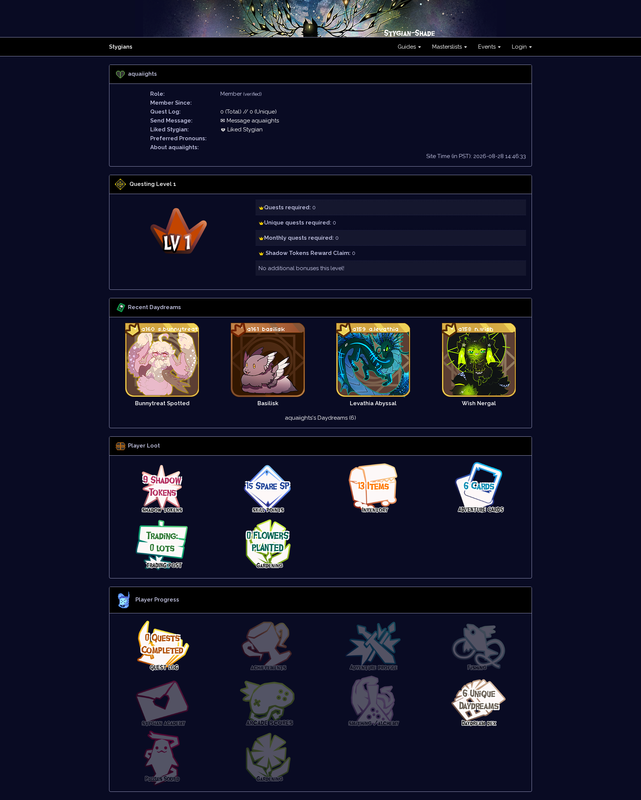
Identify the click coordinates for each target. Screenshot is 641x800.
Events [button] (487, 46)
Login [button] (520, 46)
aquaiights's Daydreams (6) (320, 417)
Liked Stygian (244, 129)
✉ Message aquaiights (249, 120)
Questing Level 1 (152, 184)
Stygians (120, 46)
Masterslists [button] (447, 46)
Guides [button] (407, 46)
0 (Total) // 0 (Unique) (248, 111)
